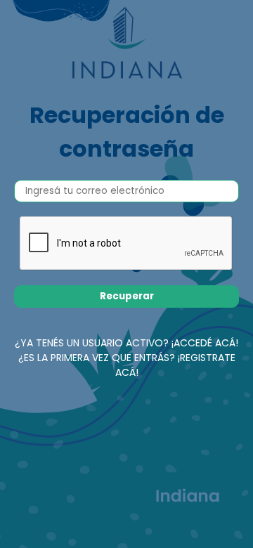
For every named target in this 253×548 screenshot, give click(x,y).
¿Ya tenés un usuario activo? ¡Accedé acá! (126, 343)
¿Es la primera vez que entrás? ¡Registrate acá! (126, 365)
